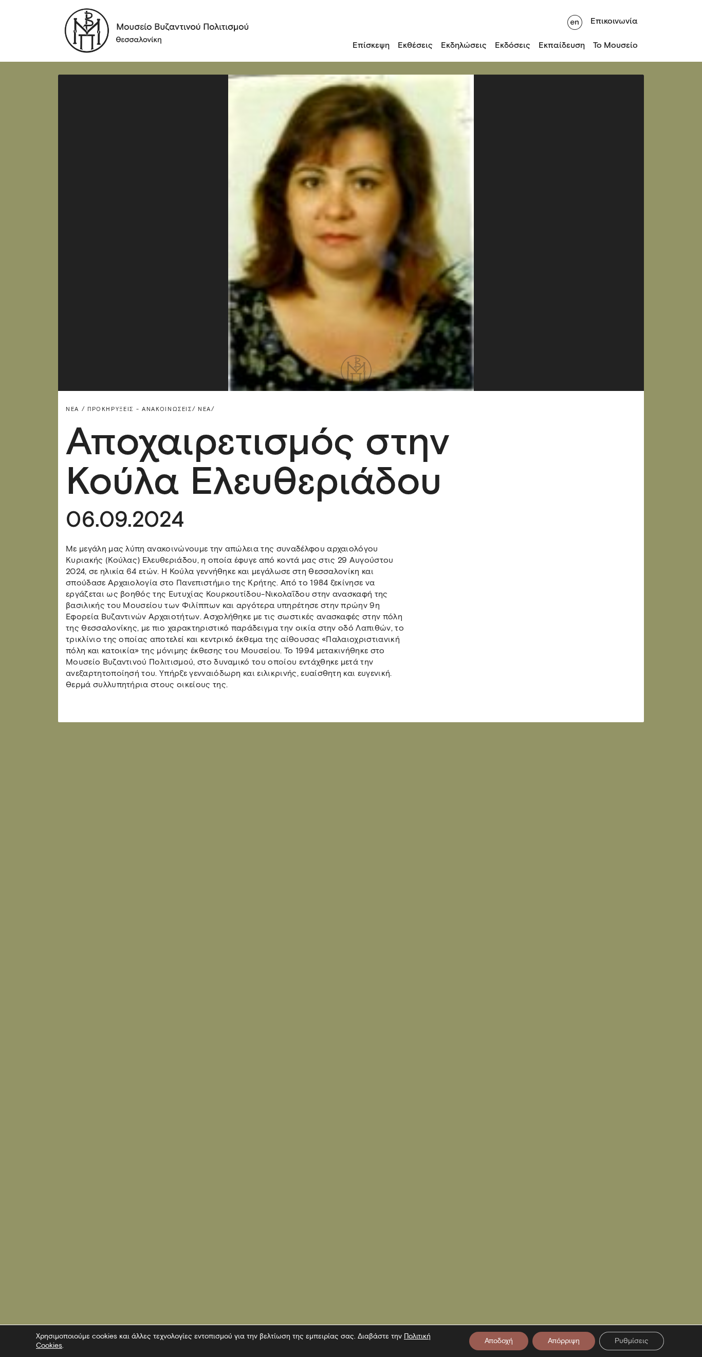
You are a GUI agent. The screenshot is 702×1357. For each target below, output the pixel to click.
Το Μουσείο (615, 45)
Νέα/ (206, 409)
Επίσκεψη (371, 45)
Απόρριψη (564, 1340)
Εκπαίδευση (562, 45)
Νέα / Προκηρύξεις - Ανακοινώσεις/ (130, 409)
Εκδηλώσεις (464, 45)
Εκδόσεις (512, 45)
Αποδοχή (499, 1340)
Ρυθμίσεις (632, 1340)
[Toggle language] (574, 21)
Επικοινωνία (614, 21)
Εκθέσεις (415, 45)
